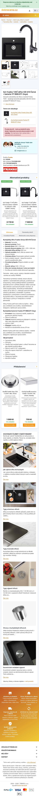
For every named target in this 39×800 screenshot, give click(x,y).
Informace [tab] (9, 232)
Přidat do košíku (10, 425)
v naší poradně (28, 681)
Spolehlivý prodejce (9, 747)
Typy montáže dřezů (11, 549)
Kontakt (4, 757)
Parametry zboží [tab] (27, 232)
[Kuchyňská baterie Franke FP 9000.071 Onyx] (6, 121)
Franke (10, 157)
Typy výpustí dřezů (10, 588)
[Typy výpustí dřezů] (19, 574)
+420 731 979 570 (23, 146)
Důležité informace (8, 750)
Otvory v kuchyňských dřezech (14, 628)
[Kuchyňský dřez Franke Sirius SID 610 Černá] (6, 113)
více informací (31, 762)
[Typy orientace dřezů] (19, 494)
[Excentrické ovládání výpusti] (19, 653)
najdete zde (25, 6)
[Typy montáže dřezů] (19, 534)
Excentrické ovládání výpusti (14, 667)
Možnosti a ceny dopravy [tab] (27, 235)
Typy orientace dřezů (11, 509)
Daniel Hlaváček (22, 785)
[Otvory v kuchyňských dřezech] (19, 613)
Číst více (5, 479)
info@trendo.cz (22, 150)
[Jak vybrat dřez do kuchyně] (19, 455)
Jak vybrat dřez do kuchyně (13, 470)
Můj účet (4, 753)
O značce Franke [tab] (9, 235)
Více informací (9, 104)
